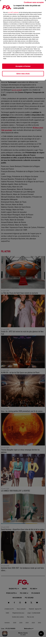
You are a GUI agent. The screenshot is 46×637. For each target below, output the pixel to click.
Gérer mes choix (23, 73)
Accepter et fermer (23, 66)
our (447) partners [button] (13, 12)
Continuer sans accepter (34, 2)
